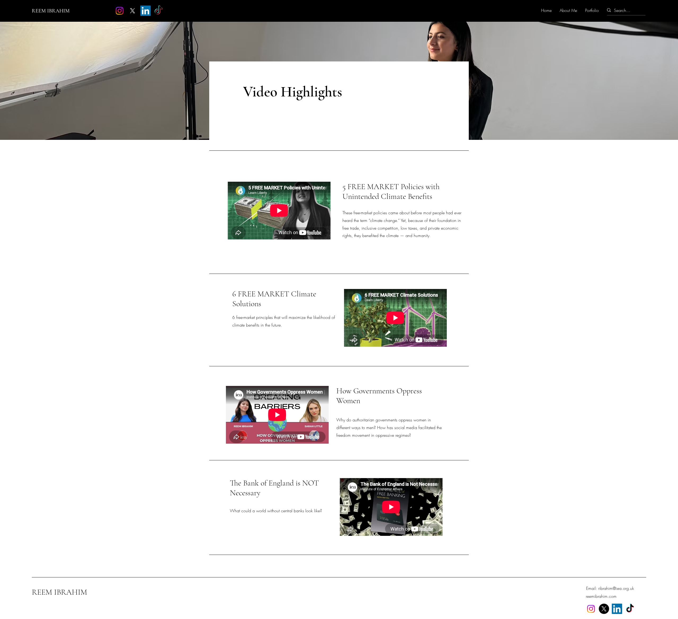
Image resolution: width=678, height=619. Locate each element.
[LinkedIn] (145, 11)
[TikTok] (158, 11)
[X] (132, 11)
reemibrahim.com (601, 596)
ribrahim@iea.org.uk (616, 588)
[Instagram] (119, 11)
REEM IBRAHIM (51, 11)
